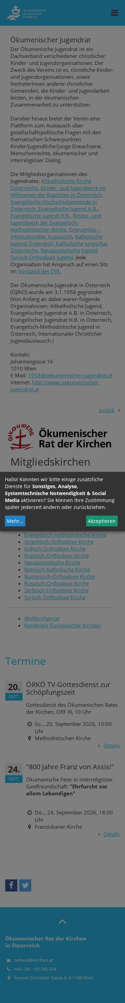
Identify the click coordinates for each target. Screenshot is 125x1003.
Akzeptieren (102, 521)
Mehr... (15, 521)
